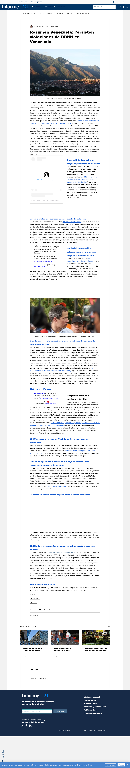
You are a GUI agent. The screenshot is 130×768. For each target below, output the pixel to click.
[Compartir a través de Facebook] (31, 612)
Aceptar (121, 765)
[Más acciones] (99, 26)
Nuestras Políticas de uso (84, 765)
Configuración (110, 765)
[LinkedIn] (127, 7)
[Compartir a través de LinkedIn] (40, 612)
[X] (120, 7)
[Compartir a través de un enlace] (45, 612)
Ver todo (107, 628)
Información (59, 13)
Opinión (49, 13)
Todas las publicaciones (27, 13)
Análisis (41, 13)
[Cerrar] (128, 764)
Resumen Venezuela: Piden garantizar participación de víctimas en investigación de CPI (32, 652)
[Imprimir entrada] (49, 612)
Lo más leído (34, 600)
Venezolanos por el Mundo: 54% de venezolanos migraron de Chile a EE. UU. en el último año (65, 652)
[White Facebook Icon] (26, 728)
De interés (70, 13)
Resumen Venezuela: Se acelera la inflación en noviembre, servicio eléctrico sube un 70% (96, 652)
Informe (10, 6)
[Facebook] (123, 7)
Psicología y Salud (83, 13)
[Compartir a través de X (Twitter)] (35, 612)
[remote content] (46, 180)
